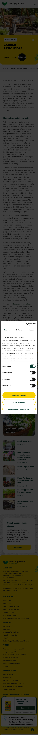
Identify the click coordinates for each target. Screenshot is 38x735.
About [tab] (31, 330)
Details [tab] (19, 330)
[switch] (33, 372)
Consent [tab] (7, 330)
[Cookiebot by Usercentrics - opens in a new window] (27, 324)
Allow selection (19, 402)
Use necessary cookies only (19, 409)
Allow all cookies (19, 395)
